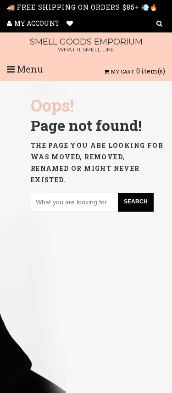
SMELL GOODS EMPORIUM (86, 44)
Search (136, 201)
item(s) (138, 71)
